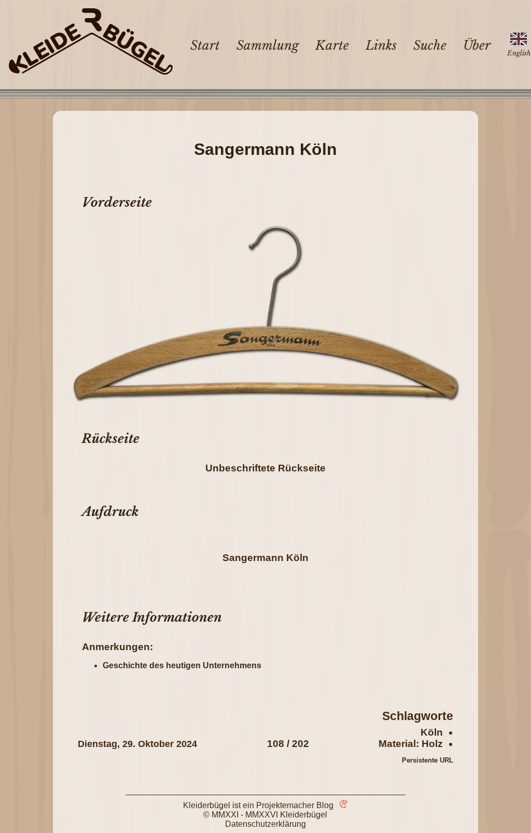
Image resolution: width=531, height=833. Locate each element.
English (518, 53)
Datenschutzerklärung (265, 824)
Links (381, 45)
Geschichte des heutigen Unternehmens (182, 665)
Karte (332, 45)
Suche (429, 45)
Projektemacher (285, 805)
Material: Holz (411, 743)
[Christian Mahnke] (342, 805)
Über (477, 45)
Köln (432, 732)
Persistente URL (427, 760)
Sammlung (267, 45)
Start (205, 45)
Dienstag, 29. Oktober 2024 (137, 744)
